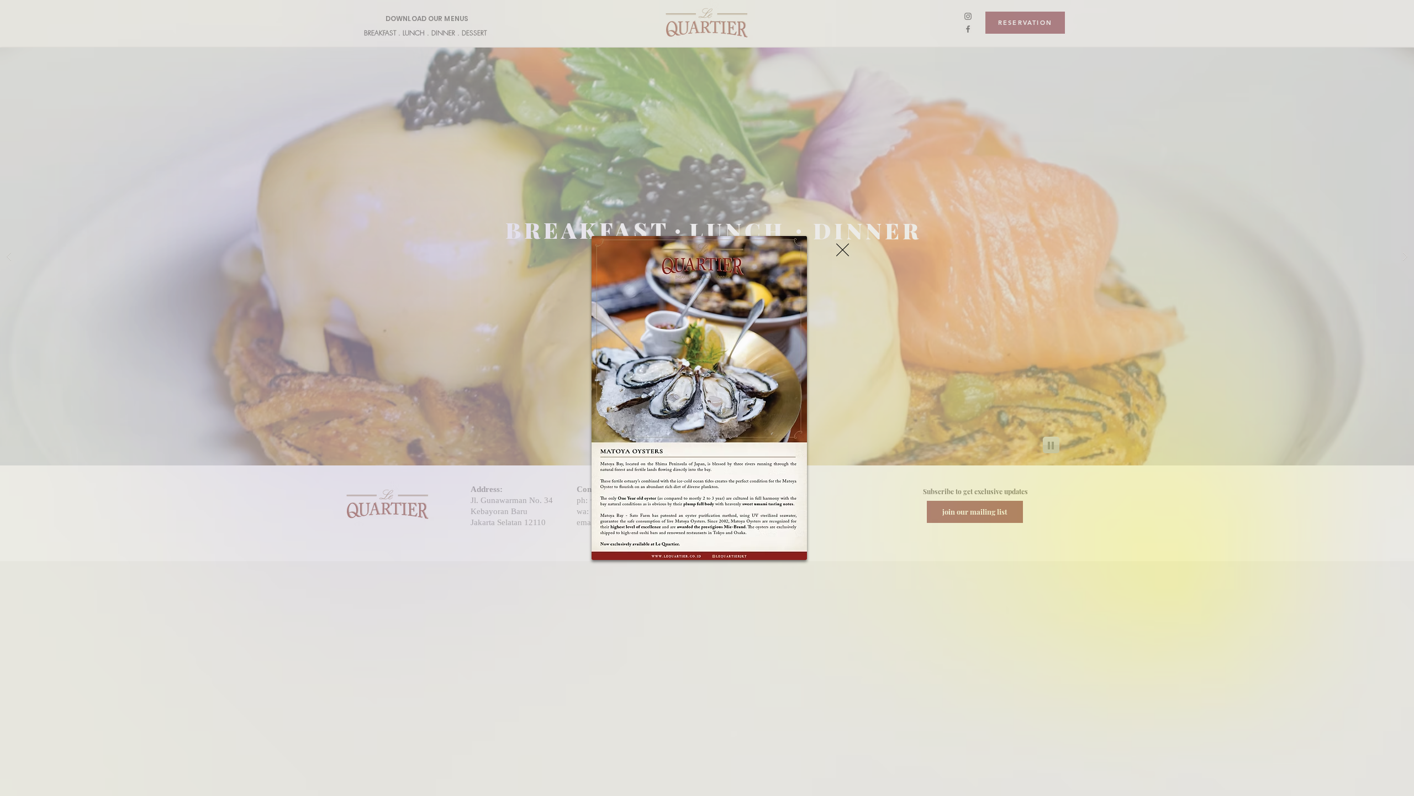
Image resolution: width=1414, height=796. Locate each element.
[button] (842, 250)
